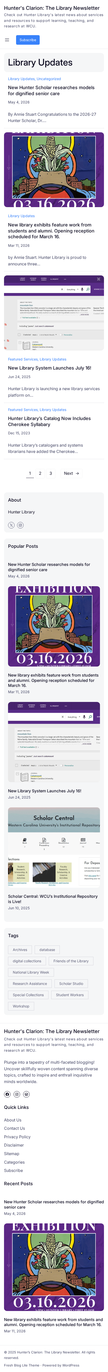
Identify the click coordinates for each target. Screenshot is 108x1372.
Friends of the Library (71, 961)
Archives (20, 949)
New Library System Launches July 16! (49, 368)
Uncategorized (49, 79)
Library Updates (21, 79)
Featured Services (23, 359)
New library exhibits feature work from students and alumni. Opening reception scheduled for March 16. (51, 230)
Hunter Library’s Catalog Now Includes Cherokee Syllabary (49, 421)
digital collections (27, 961)
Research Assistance (30, 983)
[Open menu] (7, 40)
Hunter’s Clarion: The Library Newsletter (48, 1352)
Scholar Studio (71, 983)
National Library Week (31, 972)
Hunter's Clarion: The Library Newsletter (51, 8)
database (47, 949)
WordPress (70, 1365)
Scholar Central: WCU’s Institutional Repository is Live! (53, 899)
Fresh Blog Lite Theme (21, 1365)
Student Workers (70, 995)
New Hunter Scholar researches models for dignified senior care (51, 90)
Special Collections (28, 995)
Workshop (21, 1006)
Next (71, 473)
